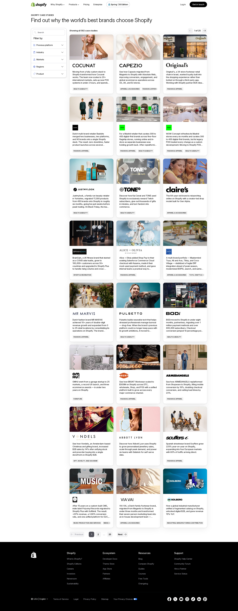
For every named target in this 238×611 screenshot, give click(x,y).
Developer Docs (110, 559)
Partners (106, 573)
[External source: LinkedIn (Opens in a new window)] (199, 599)
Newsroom (72, 578)
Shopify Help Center (183, 559)
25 (110, 534)
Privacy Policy (89, 599)
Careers (70, 568)
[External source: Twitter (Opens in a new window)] (175, 599)
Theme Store (108, 564)
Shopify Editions (74, 564)
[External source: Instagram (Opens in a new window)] (187, 599)
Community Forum (182, 564)
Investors (71, 573)
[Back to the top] (33, 555)
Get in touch (198, 4)
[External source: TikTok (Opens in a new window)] (193, 599)
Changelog (143, 583)
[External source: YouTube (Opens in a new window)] (181, 599)
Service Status (180, 573)
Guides (141, 568)
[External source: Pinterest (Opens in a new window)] (205, 599)
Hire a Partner (180, 568)
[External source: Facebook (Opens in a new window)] (169, 599)
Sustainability (73, 583)
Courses (142, 573)
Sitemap (104, 599)
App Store (107, 568)
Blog (140, 559)
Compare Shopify (146, 564)
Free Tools (143, 578)
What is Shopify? (74, 559)
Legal (76, 599)
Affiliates (106, 578)
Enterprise (97, 4)
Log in (183, 4)
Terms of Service (61, 599)
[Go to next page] (204, 30)
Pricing (86, 4)
